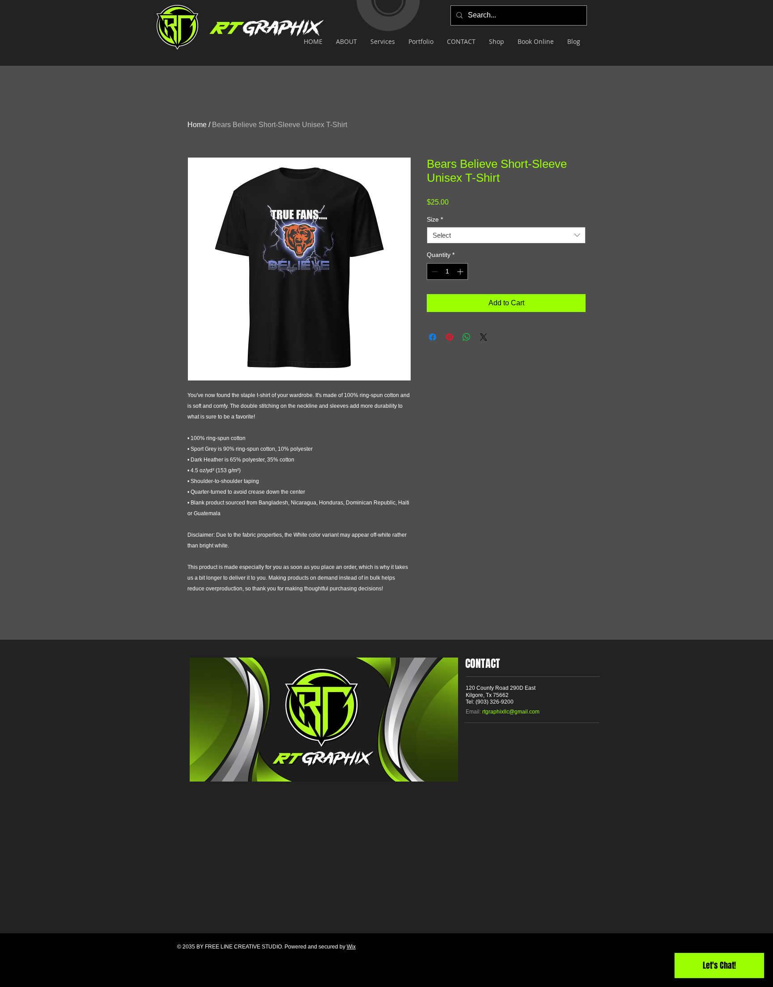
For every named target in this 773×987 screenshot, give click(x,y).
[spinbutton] (447, 271)
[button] (383, 41)
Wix (351, 947)
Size (435, 219)
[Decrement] (433, 271)
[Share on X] (483, 337)
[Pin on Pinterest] (449, 337)
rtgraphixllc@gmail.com (510, 712)
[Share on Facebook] (432, 337)
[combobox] (506, 235)
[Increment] (461, 271)
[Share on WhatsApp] (466, 337)
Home (197, 124)
